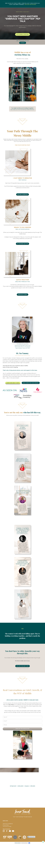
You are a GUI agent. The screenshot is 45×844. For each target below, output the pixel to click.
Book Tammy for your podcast (31, 382)
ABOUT (23, 40)
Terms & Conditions (8, 823)
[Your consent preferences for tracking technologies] (43, 842)
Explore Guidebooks (22, 194)
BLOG (26, 40)
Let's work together (22, 34)
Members (22, 42)
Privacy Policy (6, 825)
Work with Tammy (22, 294)
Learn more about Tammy (12, 382)
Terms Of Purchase (7, 826)
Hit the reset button (22, 243)
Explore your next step (22, 666)
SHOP (28, 40)
